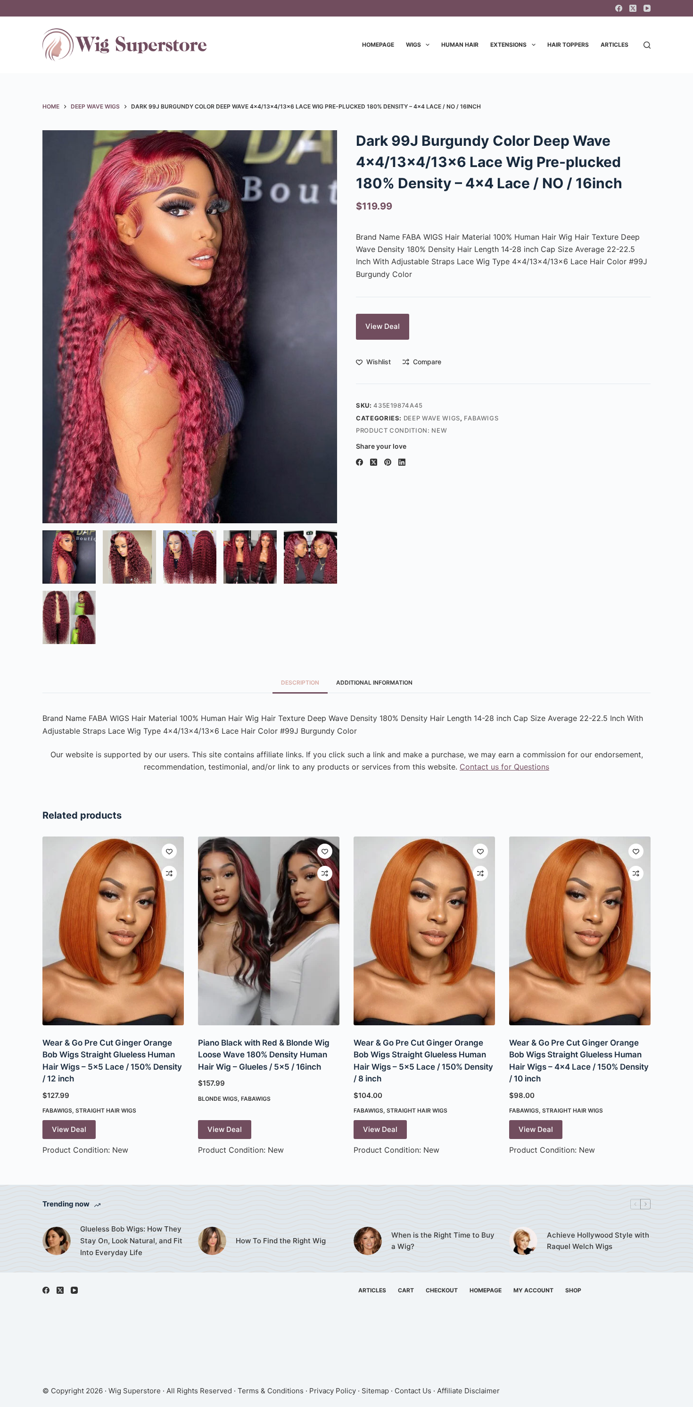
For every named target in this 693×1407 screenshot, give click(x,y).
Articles (614, 44)
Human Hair (459, 44)
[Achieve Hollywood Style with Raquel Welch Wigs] (523, 1241)
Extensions (508, 44)
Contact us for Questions (504, 766)
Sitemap (375, 1390)
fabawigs (481, 418)
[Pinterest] (387, 462)
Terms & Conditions (271, 1390)
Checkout (442, 1290)
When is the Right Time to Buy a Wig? (443, 1241)
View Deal (382, 326)
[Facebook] (618, 8)
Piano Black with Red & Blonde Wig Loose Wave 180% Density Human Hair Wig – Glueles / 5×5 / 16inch (264, 1055)
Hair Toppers (568, 44)
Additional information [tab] (374, 682)
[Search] (647, 45)
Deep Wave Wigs (432, 418)
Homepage (378, 44)
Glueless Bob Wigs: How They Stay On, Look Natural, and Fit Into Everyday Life (131, 1240)
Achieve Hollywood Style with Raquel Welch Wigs (598, 1241)
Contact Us (413, 1390)
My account (533, 1290)
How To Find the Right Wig (281, 1240)
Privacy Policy (332, 1390)
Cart (406, 1290)
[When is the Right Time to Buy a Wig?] (368, 1241)
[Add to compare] (169, 873)
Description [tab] (300, 682)
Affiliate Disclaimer (468, 1390)
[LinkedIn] (401, 462)
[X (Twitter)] (632, 8)
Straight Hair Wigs (105, 1110)
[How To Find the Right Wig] (212, 1241)
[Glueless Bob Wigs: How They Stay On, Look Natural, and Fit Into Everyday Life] (56, 1241)
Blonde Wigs (218, 1098)
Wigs (413, 44)
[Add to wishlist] (169, 851)
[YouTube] (647, 8)
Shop (573, 1290)
